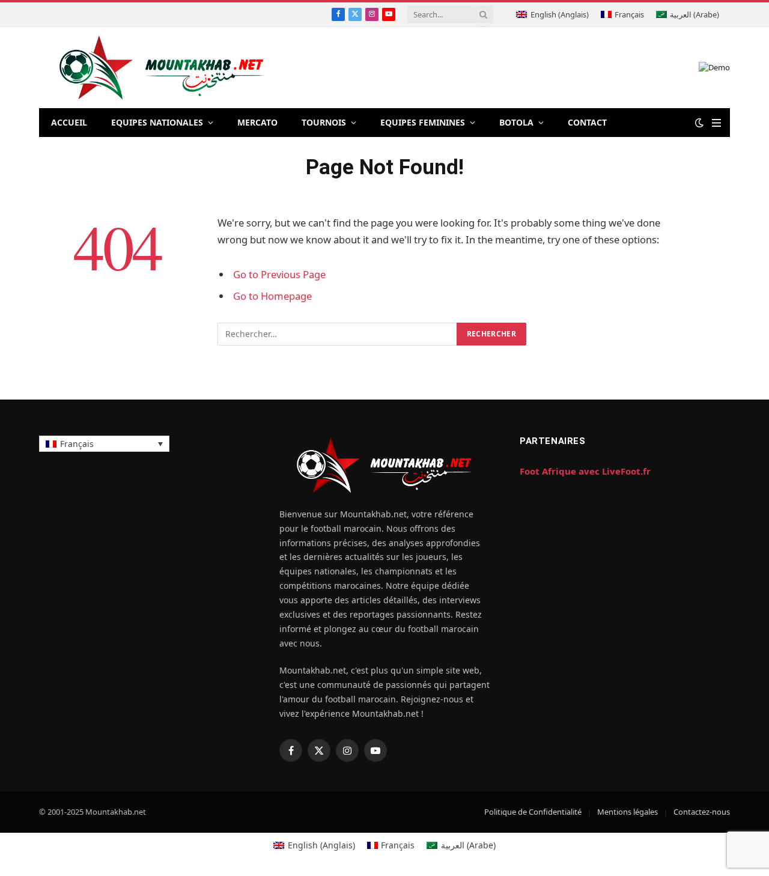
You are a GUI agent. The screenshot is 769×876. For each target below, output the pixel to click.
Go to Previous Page (279, 274)
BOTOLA (516, 122)
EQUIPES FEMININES (422, 122)
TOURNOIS (324, 122)
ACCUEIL (69, 122)
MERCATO (257, 122)
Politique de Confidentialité (533, 811)
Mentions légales (627, 811)
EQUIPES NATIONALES (157, 122)
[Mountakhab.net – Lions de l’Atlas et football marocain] (162, 67)
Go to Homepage (272, 296)
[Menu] (716, 122)
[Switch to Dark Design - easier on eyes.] (699, 122)
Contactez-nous (701, 811)
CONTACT (587, 122)
